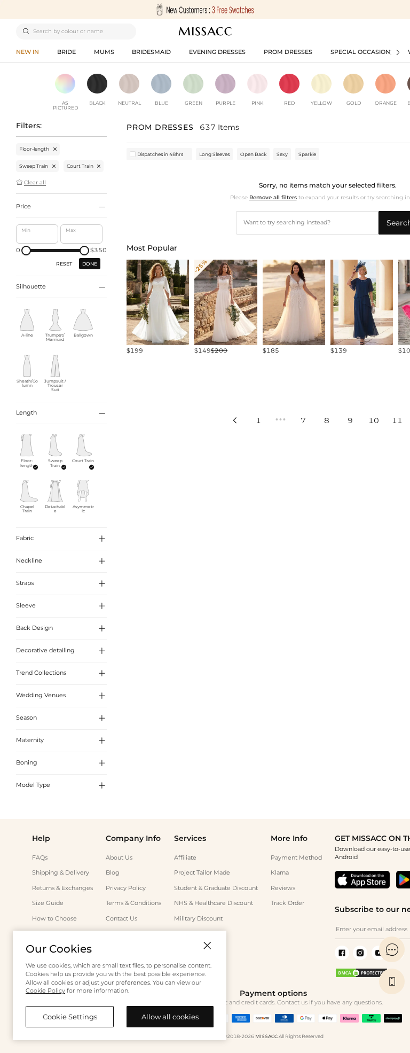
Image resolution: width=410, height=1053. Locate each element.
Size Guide (48, 903)
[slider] (26, 250)
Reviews (283, 888)
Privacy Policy (126, 888)
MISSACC (266, 1036)
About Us (119, 857)
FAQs (40, 857)
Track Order (287, 903)
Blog (113, 872)
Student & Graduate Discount (216, 888)
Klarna (280, 872)
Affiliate (185, 857)
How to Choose (54, 918)
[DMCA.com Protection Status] (361, 976)
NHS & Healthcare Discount (213, 903)
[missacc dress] (205, 9)
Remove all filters (273, 197)
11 (397, 420)
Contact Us (121, 918)
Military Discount (198, 918)
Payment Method (296, 857)
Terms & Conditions (133, 903)
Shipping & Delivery (60, 872)
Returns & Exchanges (62, 888)
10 (373, 420)
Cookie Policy (45, 990)
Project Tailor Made (202, 872)
